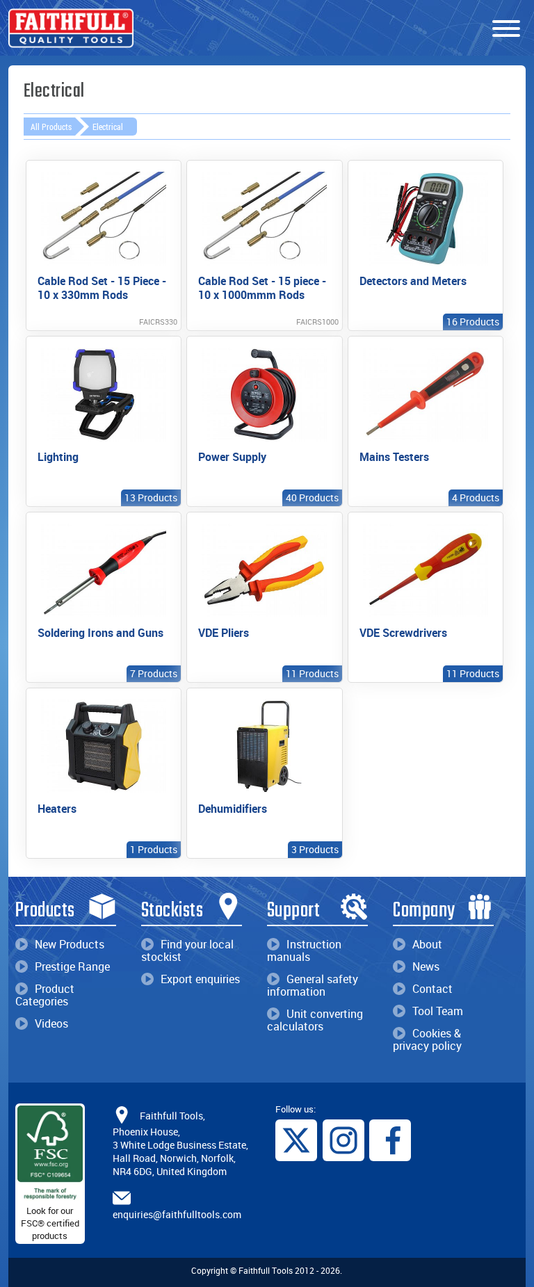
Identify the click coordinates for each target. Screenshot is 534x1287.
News (425, 966)
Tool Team (437, 1011)
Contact (432, 988)
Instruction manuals (304, 950)
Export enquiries (200, 979)
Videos (51, 1023)
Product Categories (44, 995)
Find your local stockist (187, 950)
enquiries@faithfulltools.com (177, 1214)
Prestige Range (72, 966)
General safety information (312, 985)
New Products (69, 944)
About (427, 944)
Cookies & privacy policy (427, 1039)
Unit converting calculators (315, 1020)
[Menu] (506, 29)
